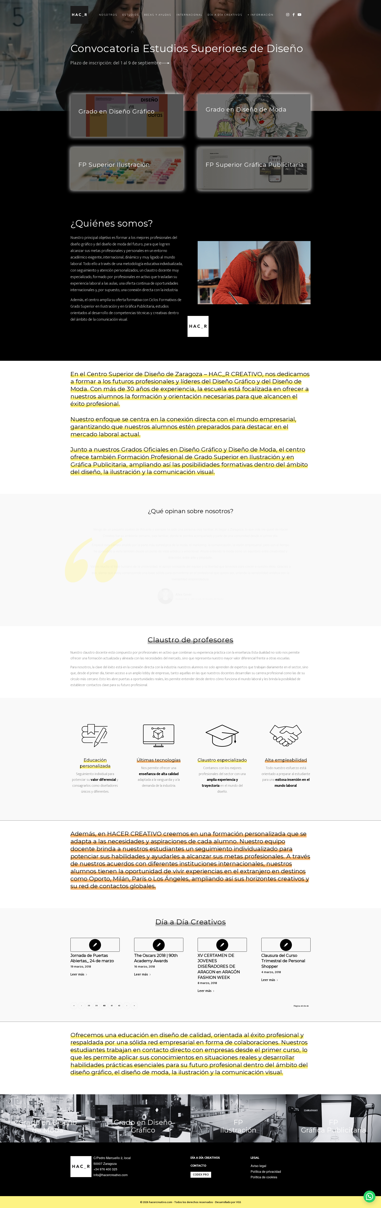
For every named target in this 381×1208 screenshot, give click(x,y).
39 (96, 981)
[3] (142, 1094)
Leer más (77, 950)
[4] (333, 1094)
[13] (254, 168)
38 (89, 981)
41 (112, 981)
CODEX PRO (201, 1150)
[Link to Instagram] (288, 15)
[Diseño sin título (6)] (254, 115)
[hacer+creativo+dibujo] (238, 1094)
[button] (369, 1196)
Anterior (79, 532)
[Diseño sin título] (47, 1094)
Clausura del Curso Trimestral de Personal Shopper (283, 936)
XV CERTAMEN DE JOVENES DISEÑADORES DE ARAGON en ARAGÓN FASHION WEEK (219, 942)
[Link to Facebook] (293, 15)
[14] (126, 168)
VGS (238, 1178)
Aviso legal (258, 1141)
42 (119, 981)
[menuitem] (108, 15)
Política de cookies (264, 1152)
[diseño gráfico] (126, 115)
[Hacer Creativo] (79, 15)
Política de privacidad (266, 1147)
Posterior (302, 532)
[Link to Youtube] (299, 15)
